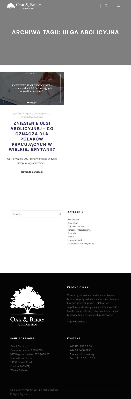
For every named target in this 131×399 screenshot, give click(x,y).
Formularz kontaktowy (81, 354)
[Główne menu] (118, 6)
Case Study (73, 223)
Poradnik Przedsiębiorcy (32, 117)
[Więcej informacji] (112, 6)
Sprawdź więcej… (77, 321)
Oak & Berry (17, 389)
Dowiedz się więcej (32, 171)
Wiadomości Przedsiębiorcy (81, 243)
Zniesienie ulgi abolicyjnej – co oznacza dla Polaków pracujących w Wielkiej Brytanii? (32, 136)
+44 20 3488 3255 (80, 350)
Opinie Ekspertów (76, 226)
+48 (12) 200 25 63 (80, 346)
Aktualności (73, 219)
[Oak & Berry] (24, 6)
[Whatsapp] (17, 260)
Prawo (71, 236)
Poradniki (72, 233)
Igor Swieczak (51, 389)
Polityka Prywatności (21, 394)
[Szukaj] (106, 6)
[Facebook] (12, 260)
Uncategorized (75, 240)
